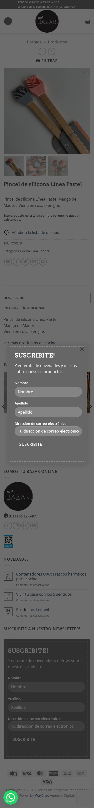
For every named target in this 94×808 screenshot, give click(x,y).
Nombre (21, 382)
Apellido (21, 403)
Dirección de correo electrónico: (41, 423)
